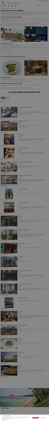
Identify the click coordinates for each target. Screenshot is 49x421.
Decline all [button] (42, 417)
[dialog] (24, 418)
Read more (12, 418)
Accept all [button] (35, 417)
